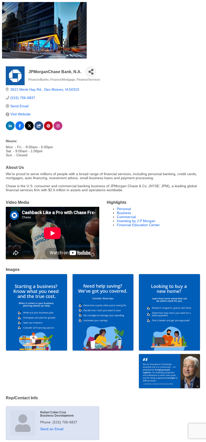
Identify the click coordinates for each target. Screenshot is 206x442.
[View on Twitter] (29, 129)
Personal (124, 209)
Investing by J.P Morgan (136, 221)
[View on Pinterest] (48, 129)
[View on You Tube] (38, 129)
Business (124, 213)
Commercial (126, 217)
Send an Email (51, 429)
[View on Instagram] (58, 129)
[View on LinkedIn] (10, 129)
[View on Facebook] (19, 129)
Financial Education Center (138, 225)
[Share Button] (90, 71)
